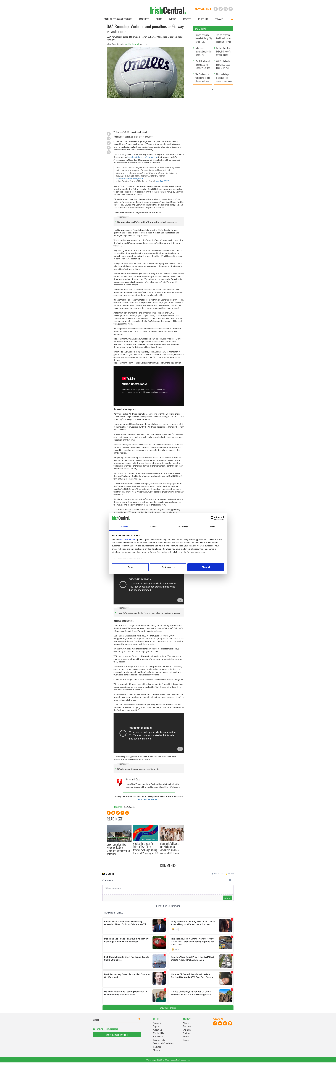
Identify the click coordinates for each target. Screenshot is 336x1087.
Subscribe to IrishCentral (149, 799)
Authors (157, 1023)
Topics (156, 1026)
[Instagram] (226, 9)
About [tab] (212, 527)
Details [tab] (153, 527)
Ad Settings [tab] (182, 527)
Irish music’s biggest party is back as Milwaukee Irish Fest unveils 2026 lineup (169, 848)
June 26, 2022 (162, 181)
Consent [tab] (124, 527)
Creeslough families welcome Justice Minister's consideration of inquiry (118, 849)
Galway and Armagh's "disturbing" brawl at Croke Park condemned (147, 222)
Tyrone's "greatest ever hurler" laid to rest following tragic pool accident (149, 613)
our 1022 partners (128, 539)
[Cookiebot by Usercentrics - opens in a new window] (212, 518)
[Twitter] (221, 9)
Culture (186, 1033)
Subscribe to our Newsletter (117, 1034)
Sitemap (157, 1050)
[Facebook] (216, 9)
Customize (166, 567)
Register (157, 1046)
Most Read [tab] (200, 29)
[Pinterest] (231, 9)
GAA (126, 807)
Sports (132, 807)
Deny (130, 567)
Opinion (187, 1029)
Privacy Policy (160, 1040)
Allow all (206, 567)
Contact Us (158, 1033)
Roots (185, 1040)
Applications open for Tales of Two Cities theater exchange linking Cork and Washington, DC (145, 848)
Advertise (158, 1036)
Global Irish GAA (133, 779)
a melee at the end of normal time (143, 157)
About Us (157, 1029)
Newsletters (203, 8)
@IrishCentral (132, 44)
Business (187, 1026)
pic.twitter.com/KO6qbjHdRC (130, 178)
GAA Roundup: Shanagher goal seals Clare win (138, 769)
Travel (186, 1036)
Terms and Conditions (163, 1043)
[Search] (232, 19)
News (185, 1023)
